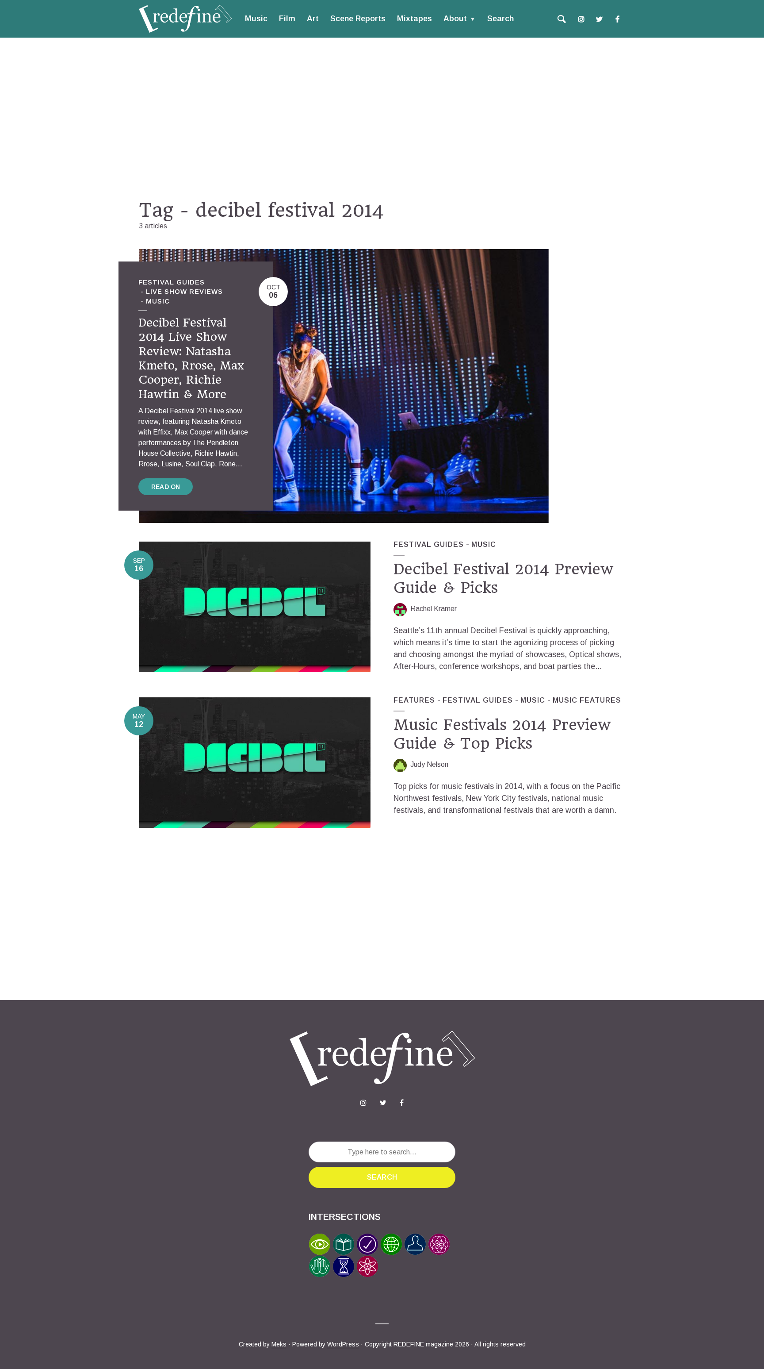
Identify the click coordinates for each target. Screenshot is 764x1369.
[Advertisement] (382, 118)
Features (414, 700)
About (455, 18)
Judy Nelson (429, 764)
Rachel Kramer (433, 608)
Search (500, 18)
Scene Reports (358, 18)
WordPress (343, 1344)
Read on (165, 486)
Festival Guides (171, 282)
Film (287, 18)
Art (313, 18)
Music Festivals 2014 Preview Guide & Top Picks (502, 734)
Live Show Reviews (184, 291)
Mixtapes (414, 18)
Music (256, 18)
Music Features (587, 700)
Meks (278, 1344)
